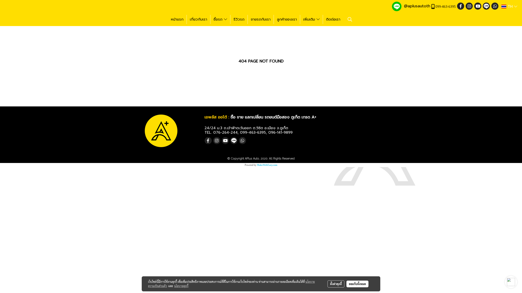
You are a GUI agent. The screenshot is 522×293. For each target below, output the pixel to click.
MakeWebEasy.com (267, 165)
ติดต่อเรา (333, 19)
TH (510, 6)
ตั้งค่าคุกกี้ (336, 284)
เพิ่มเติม (309, 19)
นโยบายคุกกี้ (181, 286)
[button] (349, 19)
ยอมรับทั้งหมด (357, 284)
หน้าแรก (177, 19)
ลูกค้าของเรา (287, 19)
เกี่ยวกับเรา (198, 19)
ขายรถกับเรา (261, 19)
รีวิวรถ (238, 19)
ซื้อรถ (218, 19)
